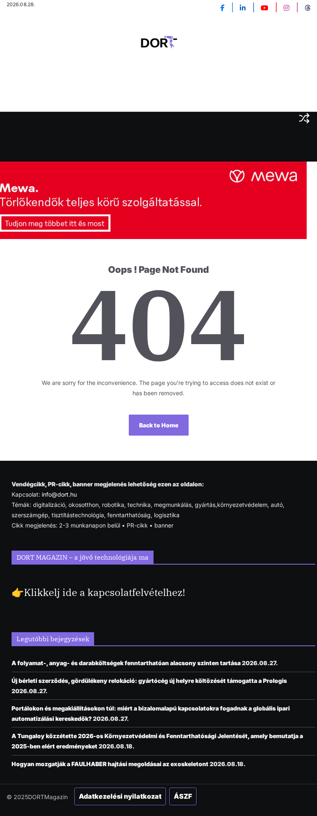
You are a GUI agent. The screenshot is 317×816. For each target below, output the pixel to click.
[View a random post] (304, 118)
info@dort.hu (59, 494)
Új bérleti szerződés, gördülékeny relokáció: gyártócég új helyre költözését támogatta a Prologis (149, 680)
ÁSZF (183, 796)
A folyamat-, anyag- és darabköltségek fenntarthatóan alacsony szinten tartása (126, 662)
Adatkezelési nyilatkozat (120, 796)
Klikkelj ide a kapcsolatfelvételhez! (104, 592)
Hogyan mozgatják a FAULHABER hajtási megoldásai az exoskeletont (110, 763)
